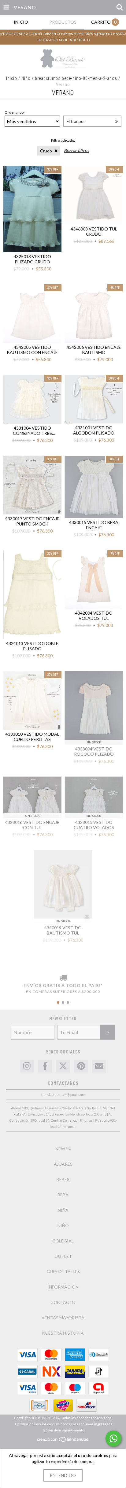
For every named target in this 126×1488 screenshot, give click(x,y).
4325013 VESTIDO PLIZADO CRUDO (32, 259)
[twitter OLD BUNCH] (63, 1066)
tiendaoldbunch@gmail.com (63, 1094)
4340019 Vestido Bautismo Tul (63, 930)
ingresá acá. (103, 1424)
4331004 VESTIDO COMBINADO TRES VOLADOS (32, 430)
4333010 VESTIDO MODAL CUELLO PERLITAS (32, 736)
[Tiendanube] (63, 1441)
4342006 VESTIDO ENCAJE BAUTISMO (94, 349)
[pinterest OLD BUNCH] (81, 1066)
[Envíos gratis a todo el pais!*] (63, 978)
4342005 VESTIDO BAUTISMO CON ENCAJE (32, 349)
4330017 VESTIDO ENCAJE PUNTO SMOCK (32, 521)
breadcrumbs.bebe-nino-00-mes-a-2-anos (76, 78)
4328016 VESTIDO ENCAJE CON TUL (32, 825)
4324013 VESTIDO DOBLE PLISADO (32, 646)
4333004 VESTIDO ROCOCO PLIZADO (94, 751)
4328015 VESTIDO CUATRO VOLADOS (94, 825)
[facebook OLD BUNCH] (45, 1066)
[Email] (99, 1066)
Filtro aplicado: (63, 140)
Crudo (46, 150)
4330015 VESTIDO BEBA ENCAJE (93, 525)
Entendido (63, 1475)
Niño (26, 78)
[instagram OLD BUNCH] (27, 1066)
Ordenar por (15, 112)
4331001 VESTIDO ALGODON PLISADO (93, 430)
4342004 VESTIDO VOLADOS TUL (94, 615)
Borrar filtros (76, 150)
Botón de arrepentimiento (63, 1430)
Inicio (11, 78)
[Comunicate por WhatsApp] (113, 1439)
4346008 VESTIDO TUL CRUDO (94, 231)
